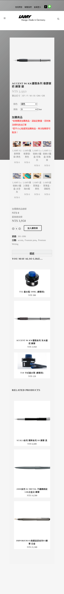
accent (20, 240)
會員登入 (37, 7)
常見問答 (18, 7)
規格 (15, 109)
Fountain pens (30, 240)
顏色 (15, 104)
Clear (39, 109)
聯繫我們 (28, 7)
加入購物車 (33, 228)
